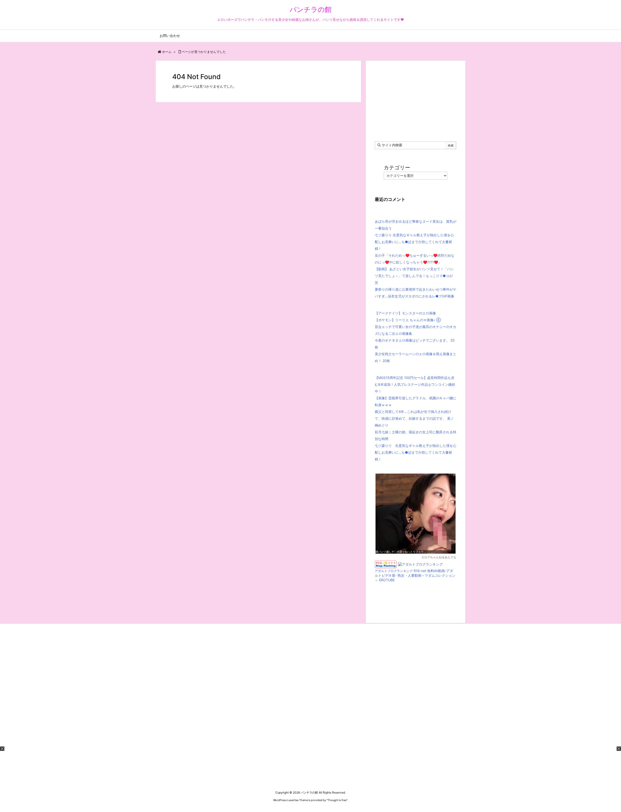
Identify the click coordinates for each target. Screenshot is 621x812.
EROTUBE (387, 580)
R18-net (420, 571)
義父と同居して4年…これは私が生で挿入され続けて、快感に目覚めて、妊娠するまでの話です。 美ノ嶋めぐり (414, 418)
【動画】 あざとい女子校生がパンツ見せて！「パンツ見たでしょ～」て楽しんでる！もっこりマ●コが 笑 (414, 276)
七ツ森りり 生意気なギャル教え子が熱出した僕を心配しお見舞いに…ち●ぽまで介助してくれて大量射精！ (414, 242)
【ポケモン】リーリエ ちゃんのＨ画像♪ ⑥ (408, 320)
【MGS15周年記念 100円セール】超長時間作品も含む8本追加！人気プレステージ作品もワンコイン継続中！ (415, 384)
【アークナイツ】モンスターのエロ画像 (405, 313)
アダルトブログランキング (394, 571)
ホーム (167, 52)
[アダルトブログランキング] (420, 564)
